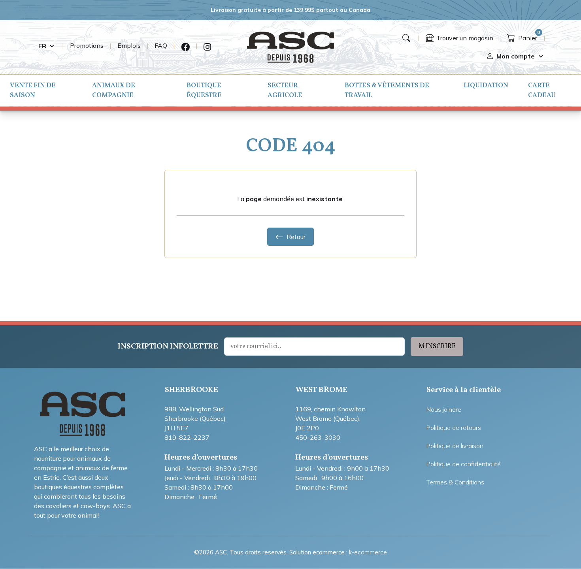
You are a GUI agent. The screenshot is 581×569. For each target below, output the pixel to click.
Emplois (129, 45)
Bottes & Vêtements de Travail (387, 90)
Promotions (87, 45)
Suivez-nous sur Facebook (185, 47)
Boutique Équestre (204, 90)
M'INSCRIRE (437, 346)
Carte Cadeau (542, 90)
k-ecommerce (368, 552)
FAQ (161, 45)
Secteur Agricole (285, 90)
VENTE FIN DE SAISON (33, 90)
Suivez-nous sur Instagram (207, 47)
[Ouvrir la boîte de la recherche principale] (406, 38)
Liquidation (486, 85)
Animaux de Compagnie (113, 90)
